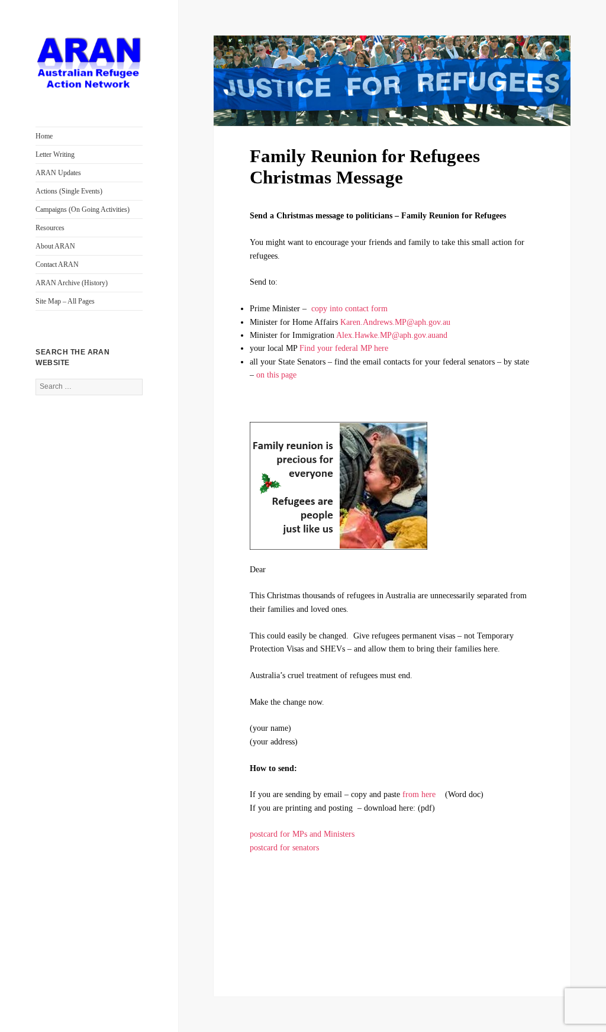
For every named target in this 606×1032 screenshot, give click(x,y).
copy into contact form (349, 308)
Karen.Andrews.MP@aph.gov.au (395, 322)
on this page (276, 374)
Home (44, 136)
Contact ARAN (57, 264)
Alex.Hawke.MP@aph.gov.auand (391, 335)
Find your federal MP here (343, 348)
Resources (50, 228)
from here (419, 794)
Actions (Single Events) (69, 191)
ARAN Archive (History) (72, 283)
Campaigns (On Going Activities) (83, 209)
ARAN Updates (58, 173)
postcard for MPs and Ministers (304, 834)
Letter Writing (55, 154)
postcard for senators (289, 847)
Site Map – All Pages (65, 301)
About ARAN (55, 246)
